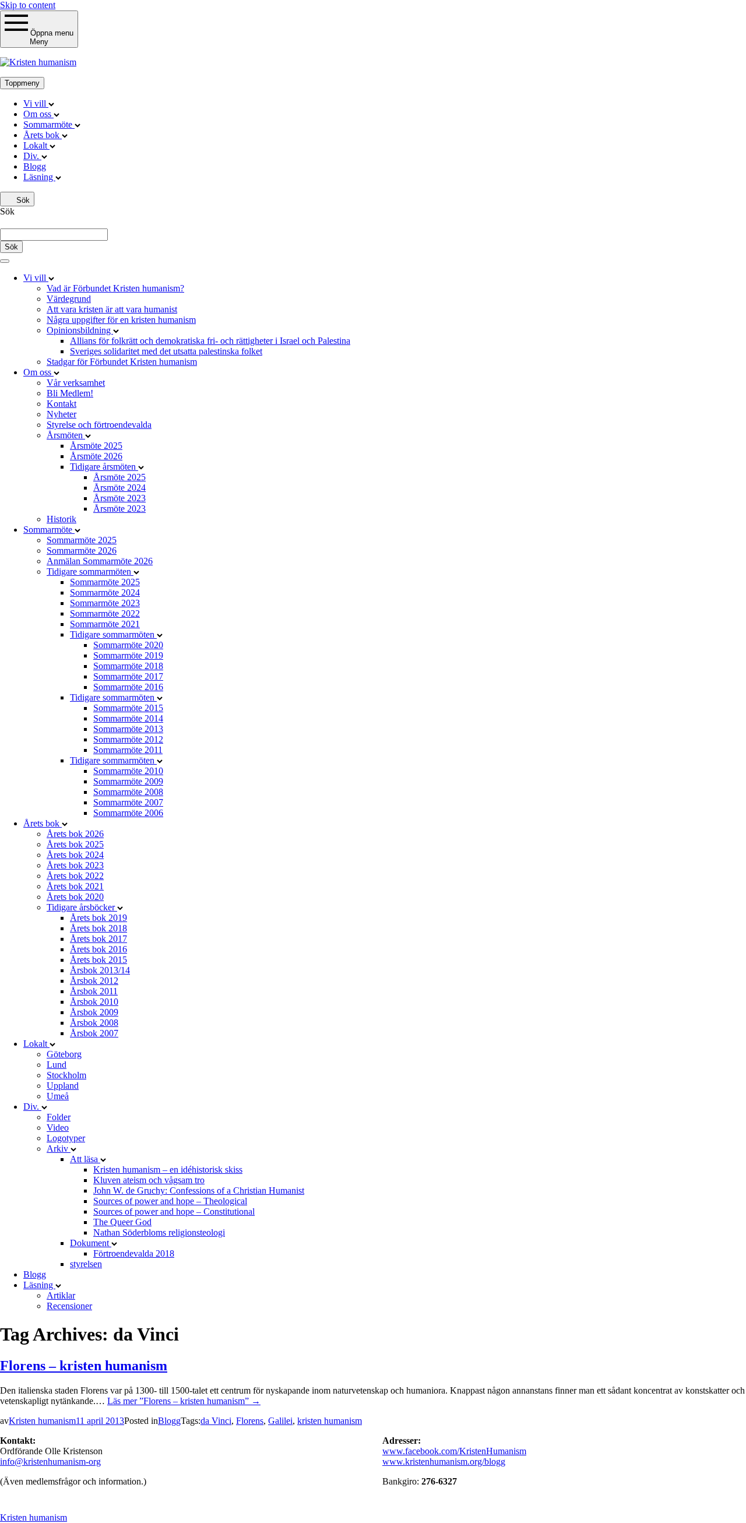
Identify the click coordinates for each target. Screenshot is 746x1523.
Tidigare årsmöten (104, 467)
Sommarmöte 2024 (105, 592)
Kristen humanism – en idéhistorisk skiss (167, 1169)
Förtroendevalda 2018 (133, 1253)
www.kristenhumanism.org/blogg (443, 1461)
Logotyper (66, 1138)
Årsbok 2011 (94, 991)
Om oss (38, 114)
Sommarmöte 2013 (128, 729)
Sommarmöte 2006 (128, 813)
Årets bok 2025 (75, 844)
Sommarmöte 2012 (128, 739)
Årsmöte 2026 (96, 456)
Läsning (39, 177)
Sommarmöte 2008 (128, 792)
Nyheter (61, 414)
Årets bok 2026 (75, 834)
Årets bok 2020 (75, 897)
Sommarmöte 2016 (128, 687)
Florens (249, 1421)
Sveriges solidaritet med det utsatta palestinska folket (166, 351)
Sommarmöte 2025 (82, 540)
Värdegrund (69, 299)
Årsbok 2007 (94, 1033)
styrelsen (86, 1264)
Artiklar (61, 1295)
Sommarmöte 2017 (128, 676)
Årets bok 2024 (75, 855)
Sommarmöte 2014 (128, 718)
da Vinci (215, 1421)
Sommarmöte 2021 (105, 624)
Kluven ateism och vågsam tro (149, 1180)
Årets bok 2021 (75, 886)
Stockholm (66, 1075)
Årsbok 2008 (94, 1023)
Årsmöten (66, 435)
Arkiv (59, 1148)
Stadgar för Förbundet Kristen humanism (122, 362)
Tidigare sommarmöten (90, 571)
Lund (56, 1065)
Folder (59, 1117)
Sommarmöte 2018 (128, 666)
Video (58, 1127)
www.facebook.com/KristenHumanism (454, 1451)
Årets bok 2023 (75, 865)
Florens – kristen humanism (83, 1365)
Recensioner (69, 1306)
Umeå (58, 1096)
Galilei (280, 1421)
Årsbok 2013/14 (100, 970)
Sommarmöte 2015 (128, 708)
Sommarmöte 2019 (128, 655)
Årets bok (42, 135)
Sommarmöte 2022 (105, 613)
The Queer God (122, 1222)
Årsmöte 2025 (96, 446)
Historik (61, 519)
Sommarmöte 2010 (128, 771)
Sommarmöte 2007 (128, 802)
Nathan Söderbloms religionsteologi (159, 1232)
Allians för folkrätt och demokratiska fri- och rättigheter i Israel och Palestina (210, 341)
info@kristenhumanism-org (50, 1461)
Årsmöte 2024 (119, 488)
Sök (22, 200)
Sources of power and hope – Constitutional (174, 1211)
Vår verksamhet (76, 383)
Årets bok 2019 (98, 918)
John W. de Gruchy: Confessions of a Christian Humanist (198, 1190)
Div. (32, 156)
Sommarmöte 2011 (128, 750)
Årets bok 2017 (98, 939)
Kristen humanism (42, 1421)
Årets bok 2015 (98, 960)
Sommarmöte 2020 (128, 645)
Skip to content (27, 5)
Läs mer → (184, 1401)
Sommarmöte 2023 (105, 603)
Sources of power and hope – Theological (170, 1201)
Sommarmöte (49, 124)
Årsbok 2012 (94, 981)
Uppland (63, 1086)
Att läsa (85, 1159)
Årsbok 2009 (94, 1012)
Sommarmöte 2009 (128, 781)
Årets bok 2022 (75, 876)
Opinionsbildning (80, 330)
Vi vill (35, 103)
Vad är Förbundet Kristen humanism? (115, 288)
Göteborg (64, 1054)
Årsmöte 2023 (119, 498)
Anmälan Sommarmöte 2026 (100, 561)
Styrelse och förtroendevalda (99, 425)
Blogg (34, 166)
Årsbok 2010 (94, 1002)
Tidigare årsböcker (82, 907)
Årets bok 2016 (98, 949)
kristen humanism (329, 1421)
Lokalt (36, 145)
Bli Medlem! (70, 393)
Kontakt (61, 404)
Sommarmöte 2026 (82, 550)
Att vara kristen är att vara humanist (112, 309)
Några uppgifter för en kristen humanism (121, 320)
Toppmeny (22, 83)
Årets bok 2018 (98, 928)
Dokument (90, 1243)
